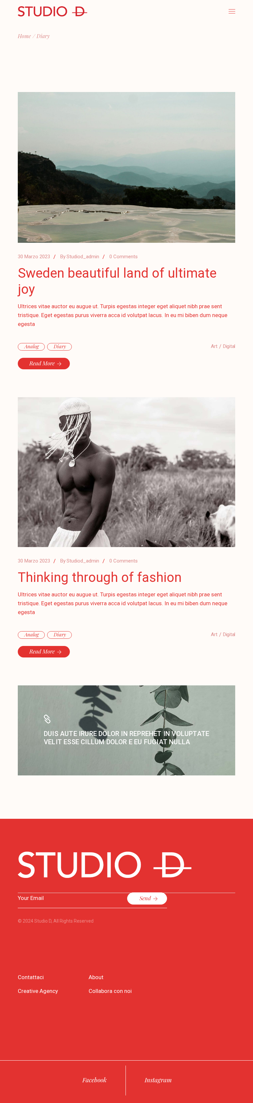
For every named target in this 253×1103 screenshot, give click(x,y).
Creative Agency (38, 991)
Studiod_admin (79, 257)
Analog (31, 346)
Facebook (94, 1079)
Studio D (42, 921)
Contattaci (31, 977)
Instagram (158, 1079)
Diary (60, 346)
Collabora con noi (110, 991)
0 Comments (123, 257)
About (96, 977)
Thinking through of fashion (100, 577)
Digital (229, 346)
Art (214, 346)
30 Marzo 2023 (34, 257)
